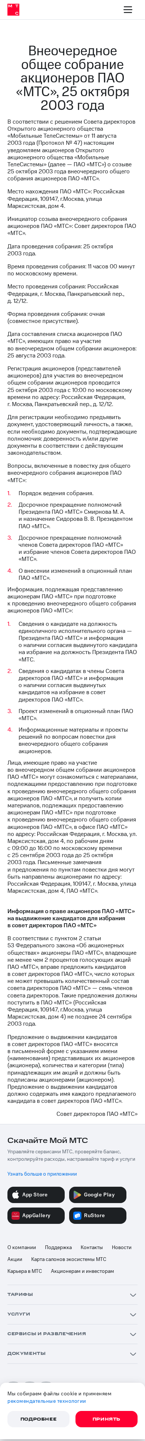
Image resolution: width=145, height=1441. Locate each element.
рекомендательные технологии (46, 1401)
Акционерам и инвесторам (82, 1271)
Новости (122, 1247)
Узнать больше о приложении (42, 1174)
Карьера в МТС (24, 1271)
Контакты (92, 1247)
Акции (14, 1259)
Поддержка (58, 1247)
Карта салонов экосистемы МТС (68, 1259)
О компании (21, 1247)
